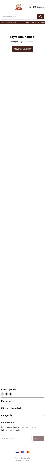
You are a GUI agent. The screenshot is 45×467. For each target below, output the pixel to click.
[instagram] (6, 394)
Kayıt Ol (38, 438)
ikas (27, 460)
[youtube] (10, 394)
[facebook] (2, 394)
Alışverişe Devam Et (22, 49)
